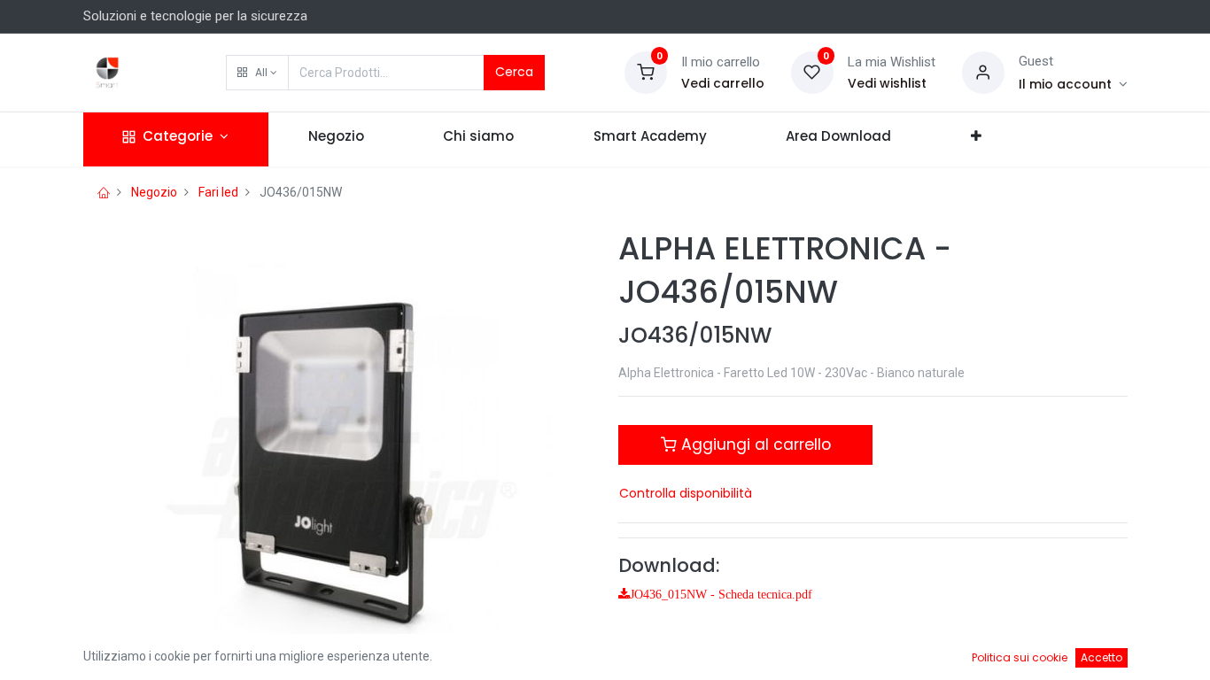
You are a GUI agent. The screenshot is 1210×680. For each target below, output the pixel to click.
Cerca (514, 72)
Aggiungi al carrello (754, 444)
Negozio (154, 192)
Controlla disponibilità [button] (685, 493)
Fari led (218, 192)
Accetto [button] (1101, 657)
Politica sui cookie (1019, 657)
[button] (257, 72)
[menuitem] (336, 139)
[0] (645, 72)
